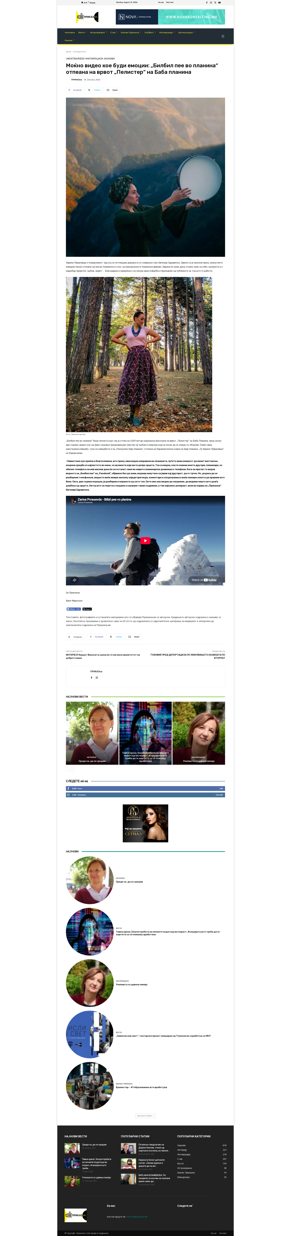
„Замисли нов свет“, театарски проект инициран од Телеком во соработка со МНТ (163, 1036)
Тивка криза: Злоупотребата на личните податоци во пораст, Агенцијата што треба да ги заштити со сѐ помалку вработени (145, 757)
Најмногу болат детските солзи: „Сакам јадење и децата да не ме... (152, 1163)
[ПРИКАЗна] (68, 80)
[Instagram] (211, 3)
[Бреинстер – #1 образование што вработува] (90, 1086)
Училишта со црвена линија (198, 761)
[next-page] (73, 770)
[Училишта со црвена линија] (198, 733)
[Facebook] (207, 3)
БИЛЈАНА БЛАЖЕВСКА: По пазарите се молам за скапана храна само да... (154, 1178)
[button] (222, 36)
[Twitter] (215, 3)
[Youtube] (219, 3)
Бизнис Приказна (124, 1084)
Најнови (109, 59)
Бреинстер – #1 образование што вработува (141, 1087)
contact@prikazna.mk (136, 1216)
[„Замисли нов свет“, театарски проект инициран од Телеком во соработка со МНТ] (90, 1034)
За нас (214, 1233)
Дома (68, 51)
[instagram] (97, 677)
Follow (219, 795)
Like (221, 788)
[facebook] (91, 677)
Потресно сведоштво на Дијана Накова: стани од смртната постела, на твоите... (154, 1147)
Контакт (222, 1233)
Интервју (91, 757)
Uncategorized (79, 51)
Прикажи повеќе (144, 1115)
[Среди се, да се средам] (92, 733)
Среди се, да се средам (92, 761)
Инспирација (94, 59)
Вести (145, 749)
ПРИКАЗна (76, 80)
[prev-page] (68, 770)
